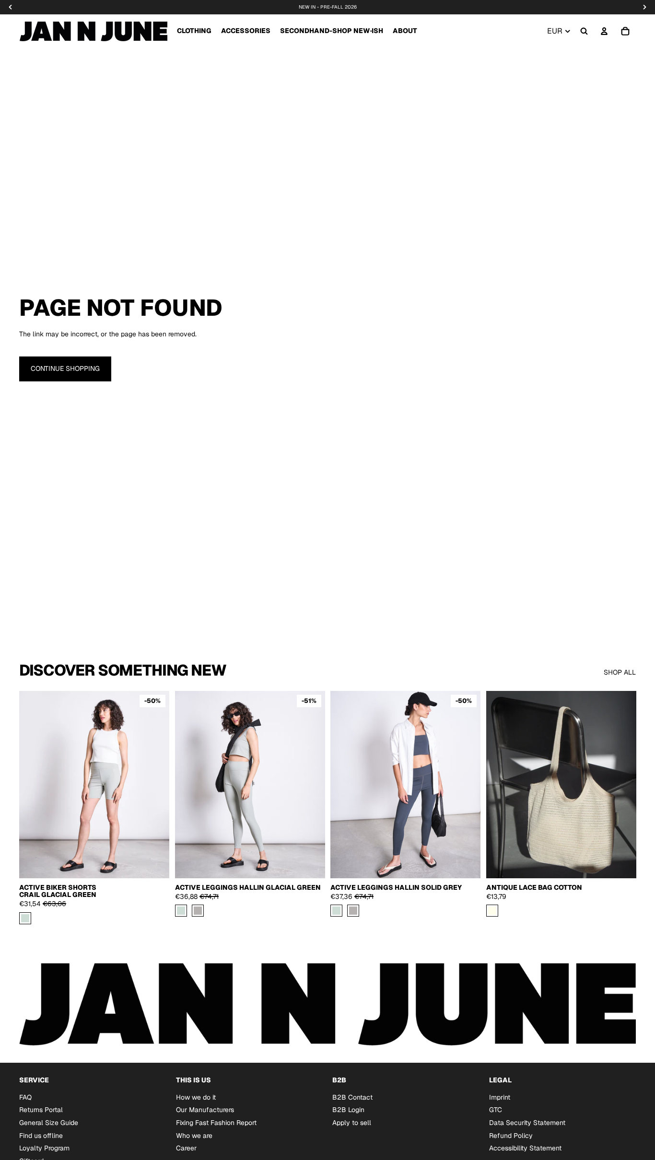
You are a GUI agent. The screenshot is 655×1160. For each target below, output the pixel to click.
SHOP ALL (620, 672)
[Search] (584, 31)
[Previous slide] (189, 784)
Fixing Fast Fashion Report (216, 1122)
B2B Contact (352, 1096)
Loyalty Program (44, 1148)
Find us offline (41, 1135)
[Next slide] (310, 784)
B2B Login (348, 1109)
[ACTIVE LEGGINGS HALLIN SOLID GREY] (198, 911)
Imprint (499, 1096)
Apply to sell (351, 1122)
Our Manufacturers (205, 1109)
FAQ (25, 1096)
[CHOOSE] (154, 863)
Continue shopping (65, 368)
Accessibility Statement (525, 1148)
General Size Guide (48, 1122)
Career (186, 1148)
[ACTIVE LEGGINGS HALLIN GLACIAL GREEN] (181, 911)
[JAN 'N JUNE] (93, 31)
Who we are (194, 1135)
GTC (495, 1109)
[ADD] (621, 863)
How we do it (196, 1096)
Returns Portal (41, 1109)
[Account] (604, 31)
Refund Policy (511, 1135)
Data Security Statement (527, 1122)
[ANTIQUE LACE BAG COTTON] (492, 911)
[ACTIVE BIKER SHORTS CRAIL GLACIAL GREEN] (25, 918)
